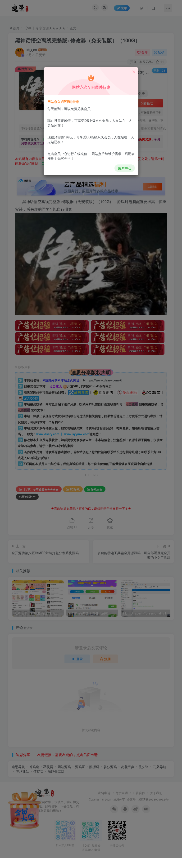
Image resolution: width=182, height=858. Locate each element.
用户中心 (124, 168)
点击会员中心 (57, 153)
